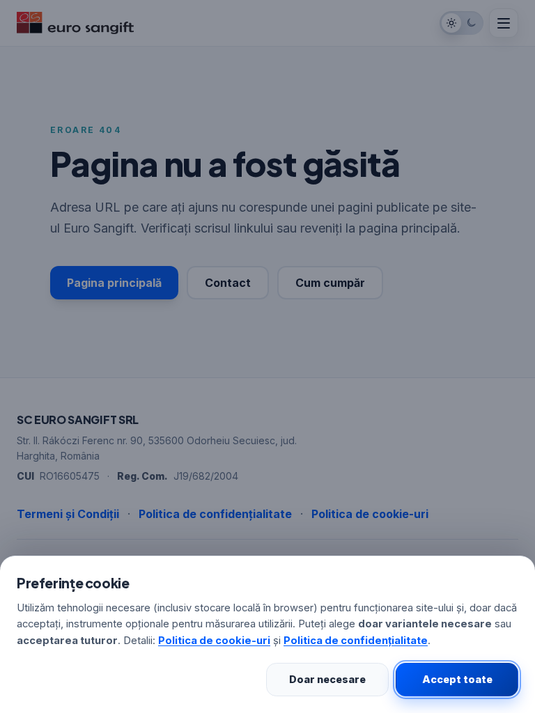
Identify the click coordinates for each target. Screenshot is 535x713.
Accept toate (457, 679)
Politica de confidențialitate (356, 640)
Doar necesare (327, 679)
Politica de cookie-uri (214, 640)
